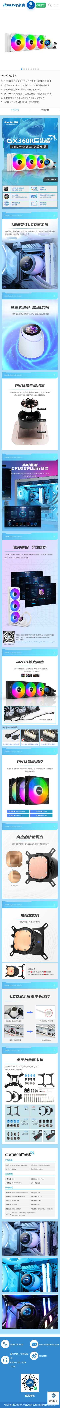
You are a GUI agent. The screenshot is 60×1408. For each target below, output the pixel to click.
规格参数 (45, 109)
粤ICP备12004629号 (13, 1404)
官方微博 (43, 1355)
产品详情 (15, 109)
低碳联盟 (41, 5)
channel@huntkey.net (49, 1344)
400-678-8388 (16, 1344)
